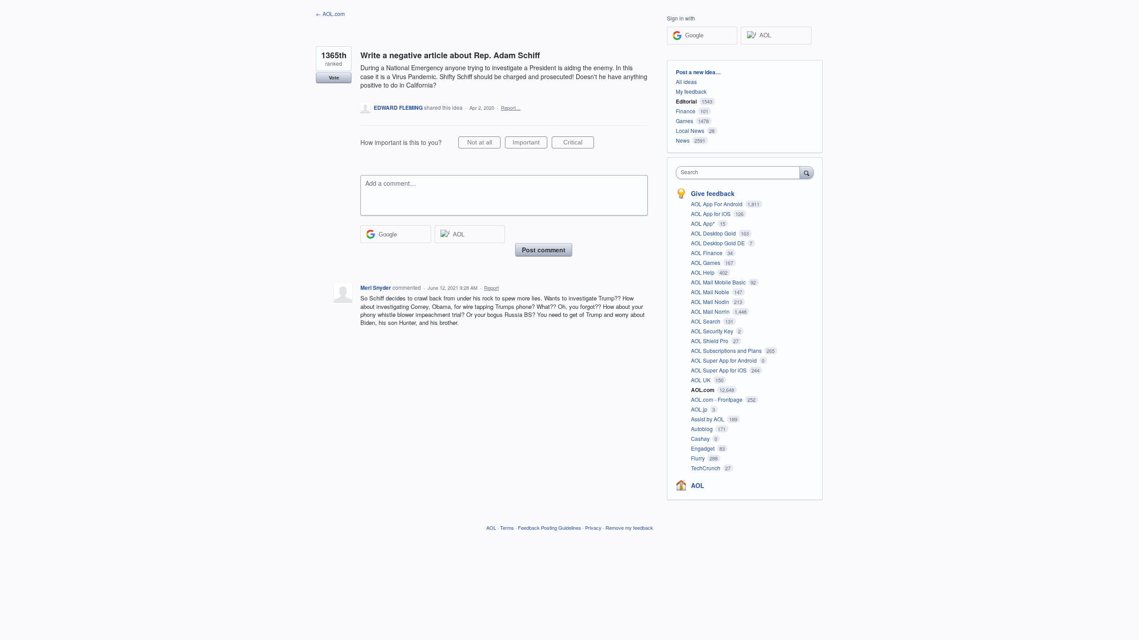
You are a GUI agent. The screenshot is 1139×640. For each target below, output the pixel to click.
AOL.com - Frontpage (717, 399)
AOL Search (706, 321)
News (683, 140)
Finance (685, 111)
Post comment (543, 249)
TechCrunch (706, 468)
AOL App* (703, 223)
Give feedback (713, 193)
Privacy (593, 527)
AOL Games (706, 262)
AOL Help (703, 272)
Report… (511, 107)
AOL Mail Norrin (711, 311)
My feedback (691, 91)
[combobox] (740, 172)
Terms (507, 527)
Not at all (484, 143)
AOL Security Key (713, 331)
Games (684, 120)
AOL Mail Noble (711, 292)
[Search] (807, 172)
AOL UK (701, 380)
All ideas (686, 81)
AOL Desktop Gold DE (718, 243)
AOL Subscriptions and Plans (727, 350)
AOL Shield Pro (710, 340)
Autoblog (702, 428)
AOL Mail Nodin (711, 301)
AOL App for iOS (711, 213)
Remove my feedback (629, 527)
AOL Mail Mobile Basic (719, 282)
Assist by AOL (708, 419)
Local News (690, 130)
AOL (697, 485)
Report (491, 287)
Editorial (686, 101)
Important (530, 143)
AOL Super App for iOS (719, 370)
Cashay (701, 438)
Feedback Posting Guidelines (549, 527)
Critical (578, 143)
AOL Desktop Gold (714, 233)
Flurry (698, 458)
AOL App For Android (717, 204)
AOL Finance (707, 252)
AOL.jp (700, 409)
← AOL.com (330, 13)
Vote (334, 77)
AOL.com (703, 390)
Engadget (703, 448)
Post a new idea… (698, 72)
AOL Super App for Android (724, 360)
